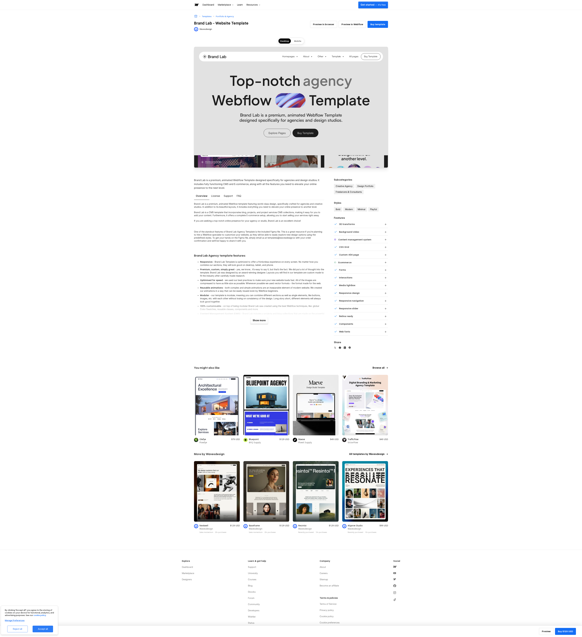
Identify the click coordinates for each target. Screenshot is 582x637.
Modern (349, 209)
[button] (225, 5)
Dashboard (208, 4)
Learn (240, 4)
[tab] (201, 196)
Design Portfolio (365, 186)
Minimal (361, 209)
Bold (338, 209)
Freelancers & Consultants (349, 192)
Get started (373, 4)
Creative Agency (344, 186)
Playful (373, 209)
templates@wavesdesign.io (281, 238)
